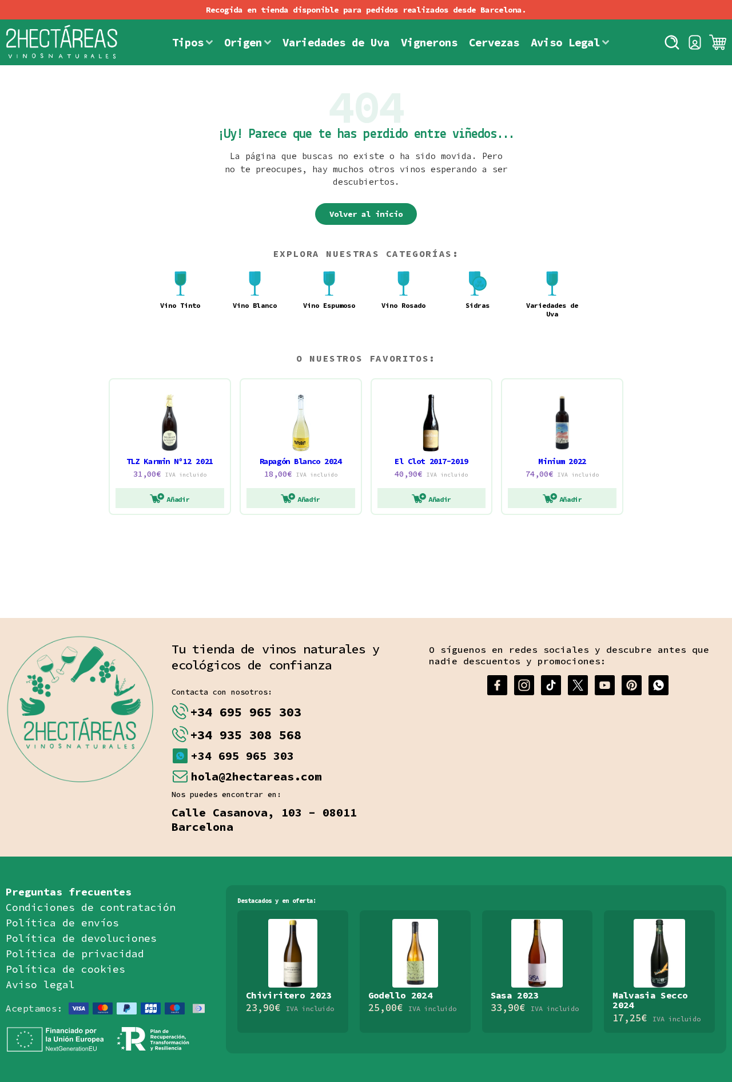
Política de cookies (65, 969)
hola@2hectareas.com (256, 776)
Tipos (188, 42)
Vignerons (429, 42)
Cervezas (494, 42)
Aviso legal (40, 984)
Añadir (177, 499)
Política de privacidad (75, 953)
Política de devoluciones (81, 938)
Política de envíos (62, 922)
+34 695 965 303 (245, 712)
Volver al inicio (366, 214)
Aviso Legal (565, 42)
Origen (243, 42)
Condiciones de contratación (91, 907)
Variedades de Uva (336, 42)
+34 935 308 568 (245, 735)
